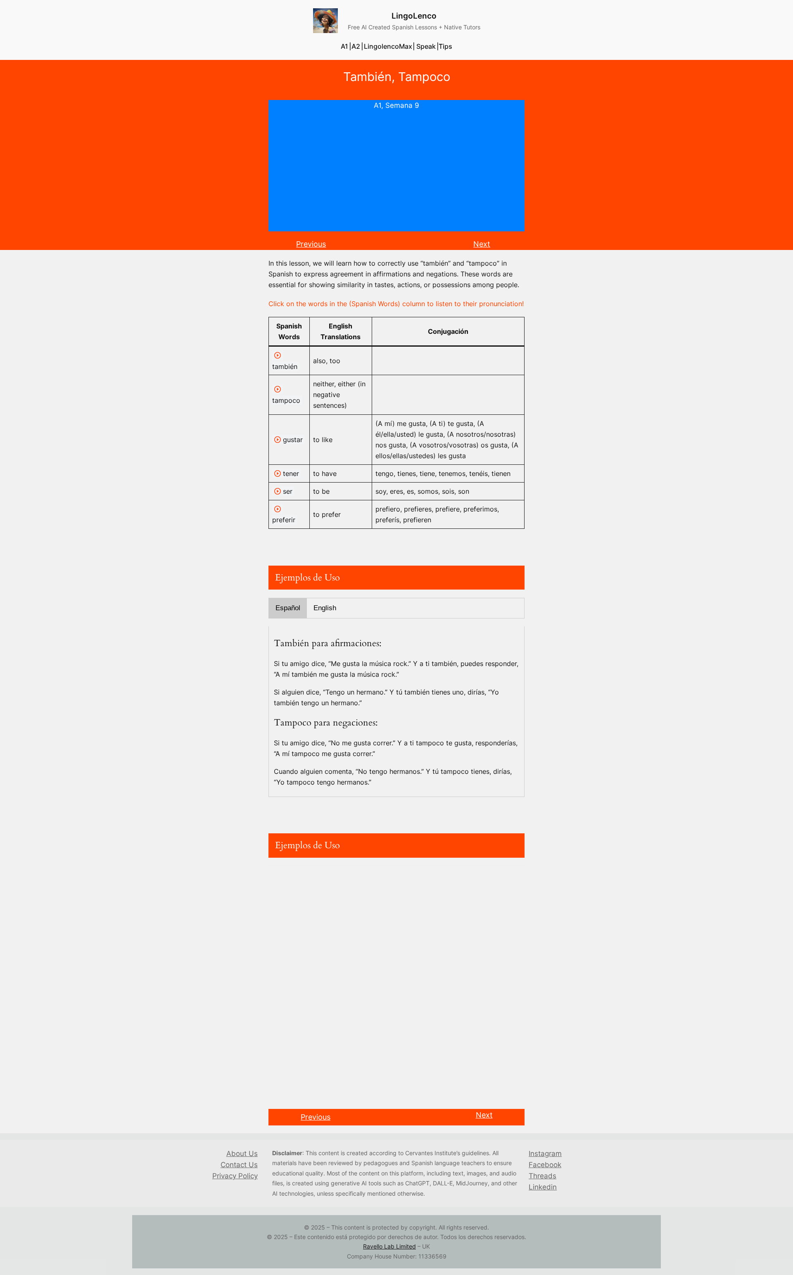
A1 (377, 105)
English (324, 608)
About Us (242, 1153)
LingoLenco (414, 16)
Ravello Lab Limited (389, 1246)
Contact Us (239, 1165)
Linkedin (543, 1187)
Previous (311, 244)
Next (481, 244)
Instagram (545, 1153)
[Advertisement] (396, 173)
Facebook (545, 1165)
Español (287, 608)
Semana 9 (402, 105)
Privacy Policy (235, 1176)
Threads (542, 1176)
